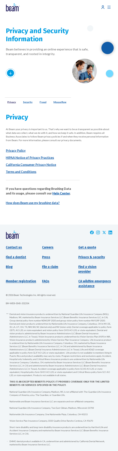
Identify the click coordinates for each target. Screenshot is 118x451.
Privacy (11, 102)
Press (46, 257)
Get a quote (87, 247)
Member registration (21, 281)
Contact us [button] (14, 247)
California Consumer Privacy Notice (31, 164)
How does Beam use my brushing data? (33, 203)
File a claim (50, 267)
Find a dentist (16, 257)
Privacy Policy (16, 150)
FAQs (45, 281)
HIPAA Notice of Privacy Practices (30, 157)
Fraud (43, 102)
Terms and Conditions (21, 171)
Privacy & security (91, 257)
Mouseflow (59, 102)
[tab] (13, 102)
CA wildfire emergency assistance (94, 283)
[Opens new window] (92, 232)
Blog (9, 267)
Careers (47, 247)
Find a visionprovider (87, 269)
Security (28, 102)
